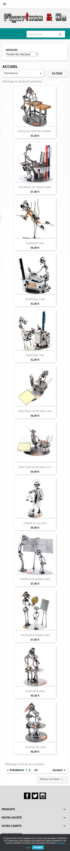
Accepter (38, 847)
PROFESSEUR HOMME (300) (35, 579)
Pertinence (23, 73)
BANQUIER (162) (35, 355)
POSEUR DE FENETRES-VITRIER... (35, 131)
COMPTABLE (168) (35, 299)
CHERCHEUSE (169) (35, 747)
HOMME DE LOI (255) (35, 523)
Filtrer (57, 73)
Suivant (60, 770)
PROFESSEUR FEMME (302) (35, 635)
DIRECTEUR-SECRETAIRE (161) (35, 467)
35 (36, 770)
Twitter (35, 796)
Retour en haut (52, 779)
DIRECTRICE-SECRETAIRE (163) (35, 411)
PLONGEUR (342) (35, 243)
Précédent (14, 770)
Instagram (43, 796)
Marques (12, 49)
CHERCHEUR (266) (35, 691)
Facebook (27, 796)
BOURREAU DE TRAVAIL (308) (35, 187)
